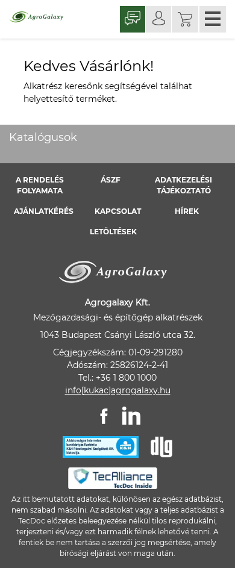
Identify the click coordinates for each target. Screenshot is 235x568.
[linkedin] (131, 416)
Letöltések (113, 231)
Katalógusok (43, 137)
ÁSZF (111, 179)
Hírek (187, 211)
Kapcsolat (118, 211)
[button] (185, 19)
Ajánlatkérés (44, 211)
